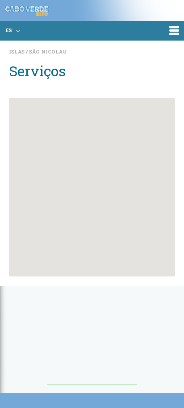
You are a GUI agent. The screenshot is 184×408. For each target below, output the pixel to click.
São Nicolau (48, 51)
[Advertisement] (92, 339)
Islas (17, 51)
